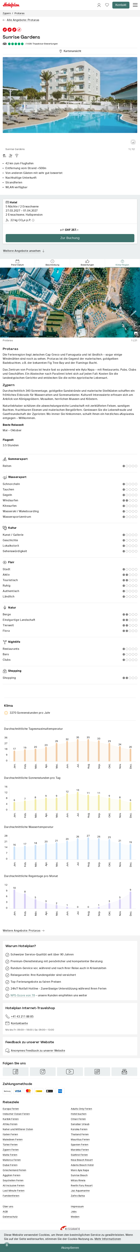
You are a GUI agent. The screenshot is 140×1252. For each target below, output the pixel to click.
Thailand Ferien (80, 1134)
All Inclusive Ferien (13, 1185)
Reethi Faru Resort (82, 1185)
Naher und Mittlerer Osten (18, 1129)
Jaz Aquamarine (80, 1191)
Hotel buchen (78, 1114)
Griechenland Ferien (14, 1170)
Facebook (16, 1071)
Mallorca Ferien (12, 1160)
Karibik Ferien (11, 1119)
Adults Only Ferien (81, 1109)
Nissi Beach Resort (82, 1160)
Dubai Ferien (10, 1165)
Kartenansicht (71, 51)
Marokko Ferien (80, 1150)
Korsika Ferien (79, 1129)
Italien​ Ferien (10, 1134)
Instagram (43, 1071)
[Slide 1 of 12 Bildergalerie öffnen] (70, 101)
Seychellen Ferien (13, 1180)
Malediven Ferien (13, 1139)
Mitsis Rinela (78, 1180)
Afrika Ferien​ (10, 1124)
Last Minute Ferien (13, 1191)
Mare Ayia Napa (80, 1170)
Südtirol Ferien (79, 1155)
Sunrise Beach (79, 1175)
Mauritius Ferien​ (80, 1139)
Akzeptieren (70, 1247)
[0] (107, 5)
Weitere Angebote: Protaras (21, 930)
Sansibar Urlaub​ (80, 1124)
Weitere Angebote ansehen (22, 251)
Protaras (20, 13)
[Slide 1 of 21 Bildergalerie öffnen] (70, 303)
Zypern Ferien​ (11, 1150)
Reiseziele (11, 1102)
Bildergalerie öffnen (133, 142)
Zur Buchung (70, 238)
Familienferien (11, 1196)
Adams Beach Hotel (82, 1165)
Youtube (70, 1071)
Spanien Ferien (79, 1145)
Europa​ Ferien (11, 1109)
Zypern (7, 13)
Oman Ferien (78, 1119)
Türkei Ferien (10, 1145)
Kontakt (120, 5)
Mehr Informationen (108, 1239)
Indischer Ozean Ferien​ (16, 1114)
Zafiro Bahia (78, 1196)
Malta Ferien (10, 1155)
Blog (97, 1071)
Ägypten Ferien (11, 1175)
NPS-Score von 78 (23, 995)
